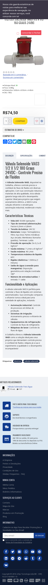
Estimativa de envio (14, 130)
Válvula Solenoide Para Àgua (20, 387)
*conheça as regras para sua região (27, 407)
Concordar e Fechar (31, 32)
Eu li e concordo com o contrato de (18, 541)
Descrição (9, 155)
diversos (17, 361)
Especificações (26, 155)
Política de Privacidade (13, 28)
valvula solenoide (31, 361)
